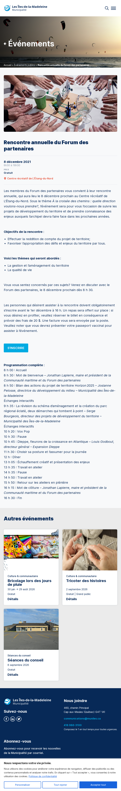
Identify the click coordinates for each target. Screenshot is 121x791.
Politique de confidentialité (43, 776)
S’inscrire (16, 348)
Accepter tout (98, 784)
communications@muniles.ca (82, 718)
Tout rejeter (60, 784)
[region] (60, 774)
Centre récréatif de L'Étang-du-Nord (30, 178)
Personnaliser (22, 784)
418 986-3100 (73, 725)
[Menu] (113, 8)
